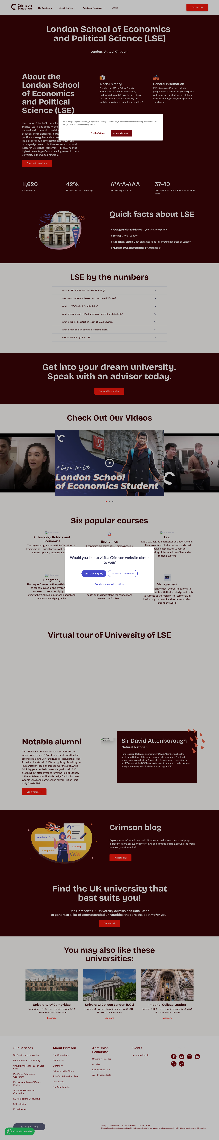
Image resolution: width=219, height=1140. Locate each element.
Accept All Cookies (121, 133)
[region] (111, 127)
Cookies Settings (98, 133)
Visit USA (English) (94, 573)
